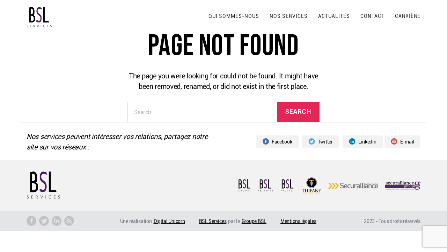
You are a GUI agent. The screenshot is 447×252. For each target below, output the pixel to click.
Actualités (334, 16)
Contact (372, 16)
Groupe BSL (254, 221)
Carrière (407, 16)
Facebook (282, 141)
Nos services (289, 16)
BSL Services (213, 221)
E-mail (407, 141)
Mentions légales (298, 221)
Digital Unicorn (169, 221)
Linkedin (367, 141)
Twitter (325, 141)
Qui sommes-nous (233, 16)
